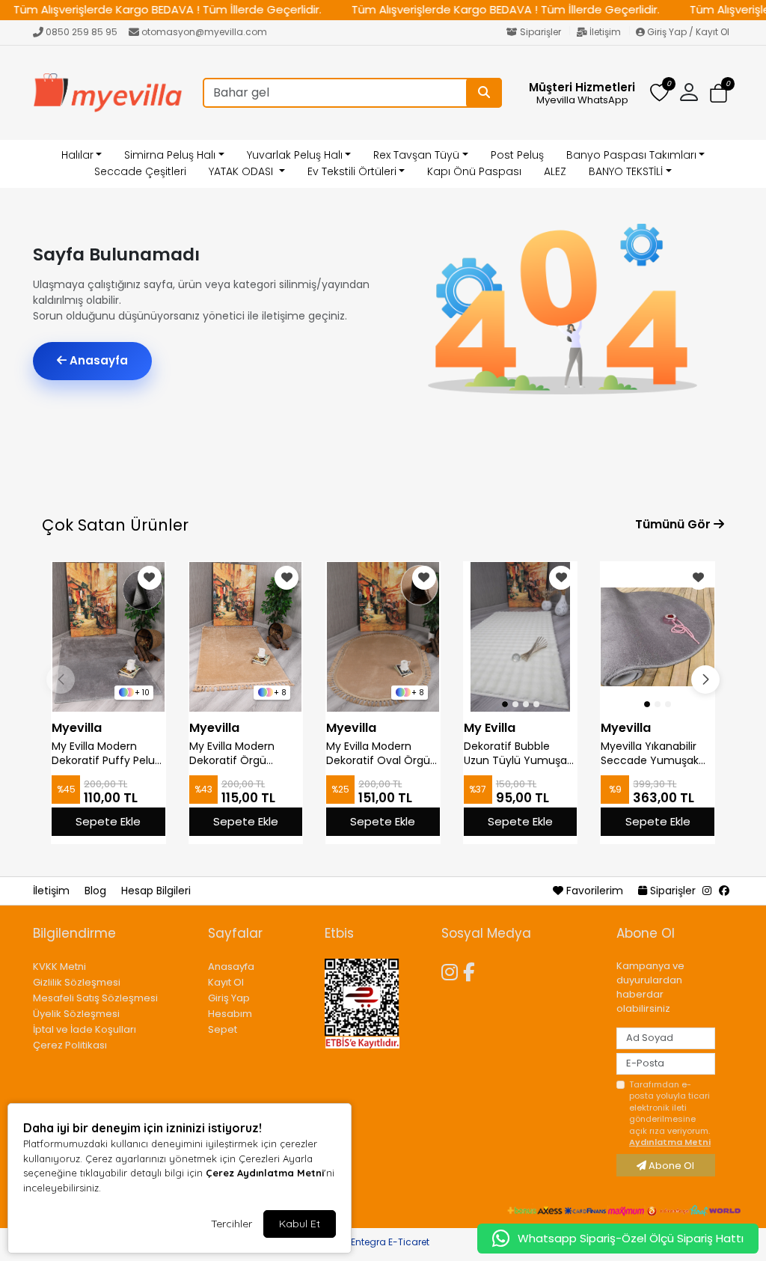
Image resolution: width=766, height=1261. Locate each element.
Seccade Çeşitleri (140, 171)
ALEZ (555, 171)
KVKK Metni (59, 966)
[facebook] (724, 890)
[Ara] (484, 93)
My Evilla (489, 727)
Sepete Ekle (108, 821)
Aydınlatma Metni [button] (670, 1142)
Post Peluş (517, 154)
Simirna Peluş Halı (169, 154)
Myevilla (77, 727)
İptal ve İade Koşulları (84, 1029)
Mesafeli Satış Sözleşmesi (95, 998)
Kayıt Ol (226, 982)
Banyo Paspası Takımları (631, 154)
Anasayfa (97, 360)
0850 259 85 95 (81, 31)
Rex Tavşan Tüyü (416, 154)
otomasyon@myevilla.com (204, 31)
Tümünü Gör (674, 524)
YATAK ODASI (242, 171)
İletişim (605, 31)
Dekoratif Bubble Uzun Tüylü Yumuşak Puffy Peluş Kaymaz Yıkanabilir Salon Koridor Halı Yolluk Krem (518, 753)
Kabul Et (299, 1223)
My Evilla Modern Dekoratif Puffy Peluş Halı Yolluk (106, 753)
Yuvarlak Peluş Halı (295, 154)
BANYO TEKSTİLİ (626, 171)
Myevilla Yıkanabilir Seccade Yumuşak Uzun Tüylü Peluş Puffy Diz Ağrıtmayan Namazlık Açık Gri (656, 753)
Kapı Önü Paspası (474, 171)
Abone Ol (670, 1165)
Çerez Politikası (70, 1045)
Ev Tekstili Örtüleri (351, 171)
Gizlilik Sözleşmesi (76, 982)
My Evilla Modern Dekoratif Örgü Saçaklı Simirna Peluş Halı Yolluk (243, 753)
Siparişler (540, 31)
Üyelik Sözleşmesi (76, 1014)
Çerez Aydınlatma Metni (265, 1173)
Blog (97, 890)
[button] (718, 93)
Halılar (77, 154)
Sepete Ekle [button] (657, 821)
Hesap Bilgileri (156, 890)
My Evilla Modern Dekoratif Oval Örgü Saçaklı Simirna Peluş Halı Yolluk (380, 753)
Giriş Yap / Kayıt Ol (687, 31)
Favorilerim (594, 890)
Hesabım (230, 1014)
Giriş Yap (229, 998)
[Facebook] (471, 970)
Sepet (222, 1029)
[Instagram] (452, 970)
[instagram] (707, 890)
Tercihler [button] (231, 1223)
